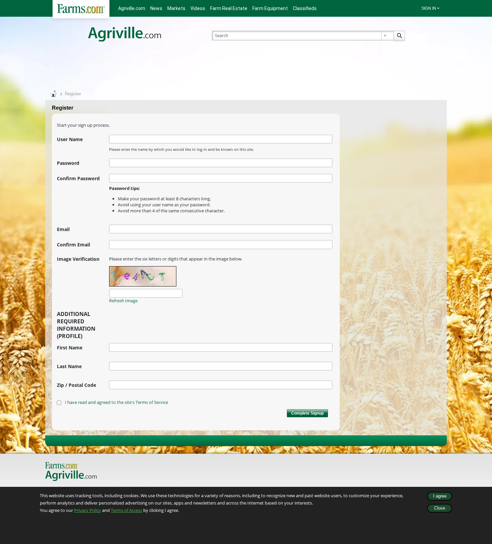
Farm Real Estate (228, 8)
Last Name (69, 366)
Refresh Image (123, 301)
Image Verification (78, 259)
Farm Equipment (270, 8)
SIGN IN (428, 8)
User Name (70, 139)
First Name (69, 347)
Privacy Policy (87, 510)
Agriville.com (131, 8)
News (156, 8)
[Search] (399, 36)
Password (68, 163)
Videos (197, 8)
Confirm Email (73, 244)
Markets (176, 8)
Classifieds (305, 8)
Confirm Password (78, 178)
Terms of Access (126, 510)
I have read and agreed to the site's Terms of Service (116, 402)
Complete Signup (307, 413)
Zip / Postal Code (76, 385)
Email (63, 229)
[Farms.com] (81, 9)
